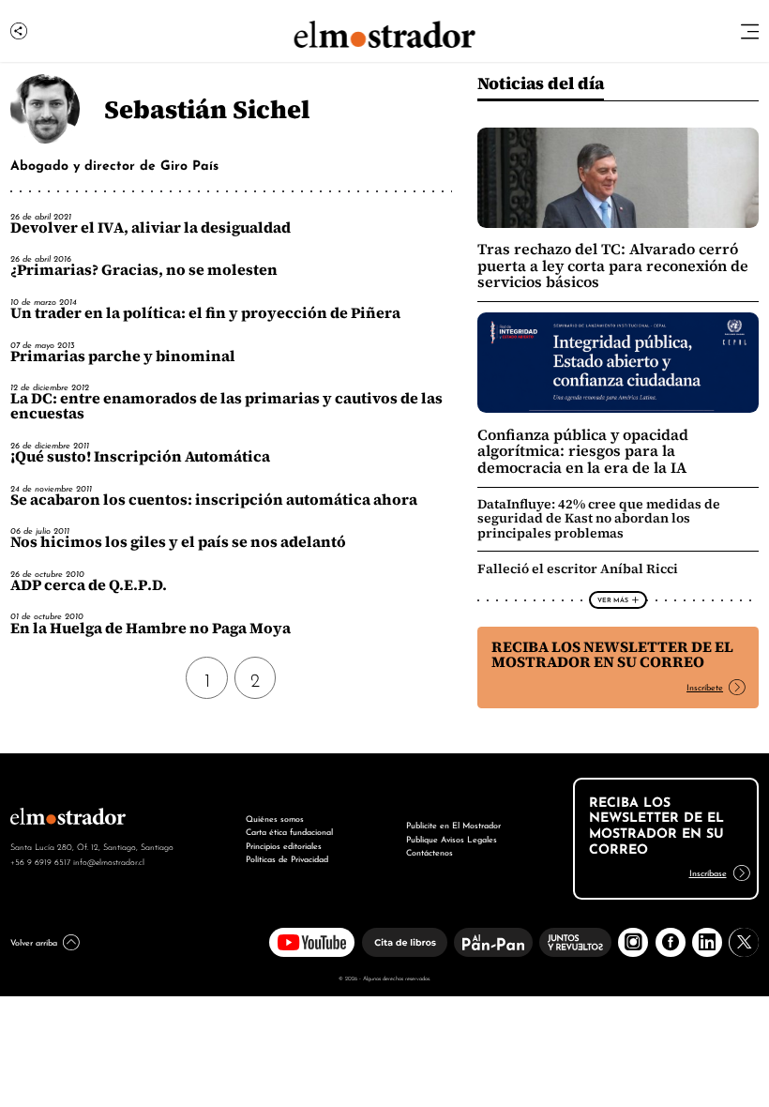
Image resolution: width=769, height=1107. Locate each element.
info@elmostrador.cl (108, 861)
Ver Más (612, 599)
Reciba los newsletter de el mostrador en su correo (612, 654)
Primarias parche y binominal (122, 356)
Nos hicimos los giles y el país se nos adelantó (178, 542)
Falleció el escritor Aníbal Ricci (577, 568)
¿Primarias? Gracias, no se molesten (144, 270)
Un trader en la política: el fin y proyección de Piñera (205, 313)
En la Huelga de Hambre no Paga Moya (150, 628)
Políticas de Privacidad (287, 858)
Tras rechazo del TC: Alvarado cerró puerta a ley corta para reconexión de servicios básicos (612, 265)
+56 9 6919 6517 (40, 861)
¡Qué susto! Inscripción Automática (140, 456)
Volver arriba (33, 941)
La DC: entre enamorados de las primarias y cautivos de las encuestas (226, 405)
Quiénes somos (275, 817)
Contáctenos (429, 851)
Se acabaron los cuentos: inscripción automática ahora (213, 499)
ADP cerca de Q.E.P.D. (88, 585)
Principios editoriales (284, 845)
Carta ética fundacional (289, 831)
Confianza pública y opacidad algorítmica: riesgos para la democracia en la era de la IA (582, 451)
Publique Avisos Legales (451, 838)
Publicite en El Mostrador (453, 824)
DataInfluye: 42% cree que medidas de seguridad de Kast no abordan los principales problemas (598, 517)
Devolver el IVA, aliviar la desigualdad (150, 227)
